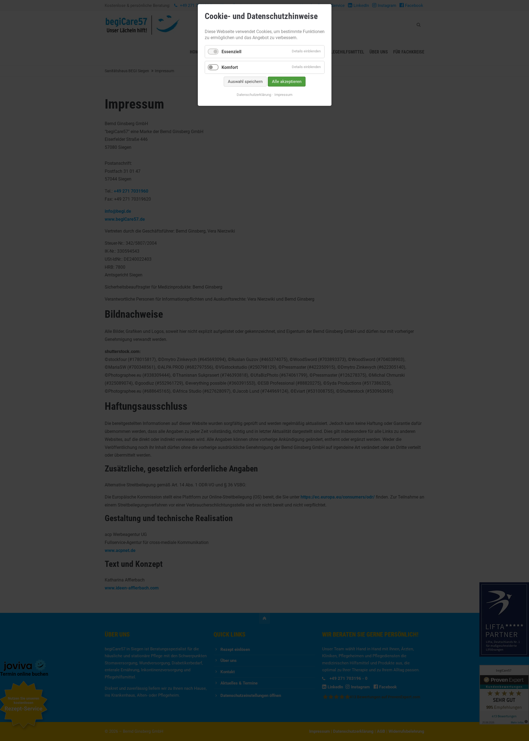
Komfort (230, 67)
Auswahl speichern (245, 81)
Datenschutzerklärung (254, 95)
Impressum (283, 95)
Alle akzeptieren (286, 81)
